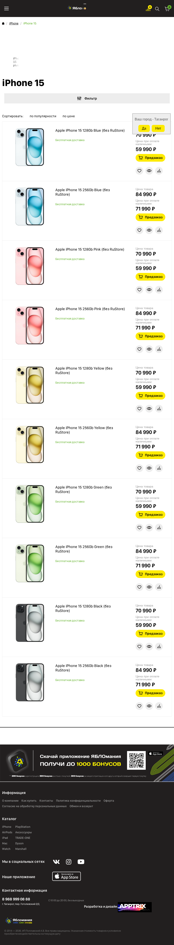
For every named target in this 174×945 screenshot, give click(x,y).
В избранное (139, 171)
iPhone (13, 23)
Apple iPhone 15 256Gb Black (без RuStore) (83, 667)
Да (144, 128)
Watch (6, 849)
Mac (4, 843)
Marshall (21, 849)
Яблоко (77, 8)
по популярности (43, 116)
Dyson (19, 843)
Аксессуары (23, 832)
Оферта (109, 800)
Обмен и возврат (81, 806)
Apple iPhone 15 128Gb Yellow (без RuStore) (83, 370)
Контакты (46, 800)
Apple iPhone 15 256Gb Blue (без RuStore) (82, 192)
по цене (69, 116)
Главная (3, 23)
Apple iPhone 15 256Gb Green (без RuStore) (83, 549)
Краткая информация (149, 171)
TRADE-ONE (22, 838)
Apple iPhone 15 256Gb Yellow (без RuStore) (84, 430)
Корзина (167, 8)
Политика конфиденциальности (78, 800)
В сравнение (159, 171)
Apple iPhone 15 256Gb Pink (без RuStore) (90, 309)
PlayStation (22, 827)
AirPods (7, 832)
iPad (5, 838)
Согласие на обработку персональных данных (34, 806)
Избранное (148, 8)
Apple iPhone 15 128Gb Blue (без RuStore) (90, 130)
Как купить (28, 800)
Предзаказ (154, 158)
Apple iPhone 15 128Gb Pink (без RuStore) (89, 249)
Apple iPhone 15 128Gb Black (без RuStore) (83, 608)
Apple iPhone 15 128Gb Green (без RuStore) (83, 489)
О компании (10, 800)
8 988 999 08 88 (16, 899)
